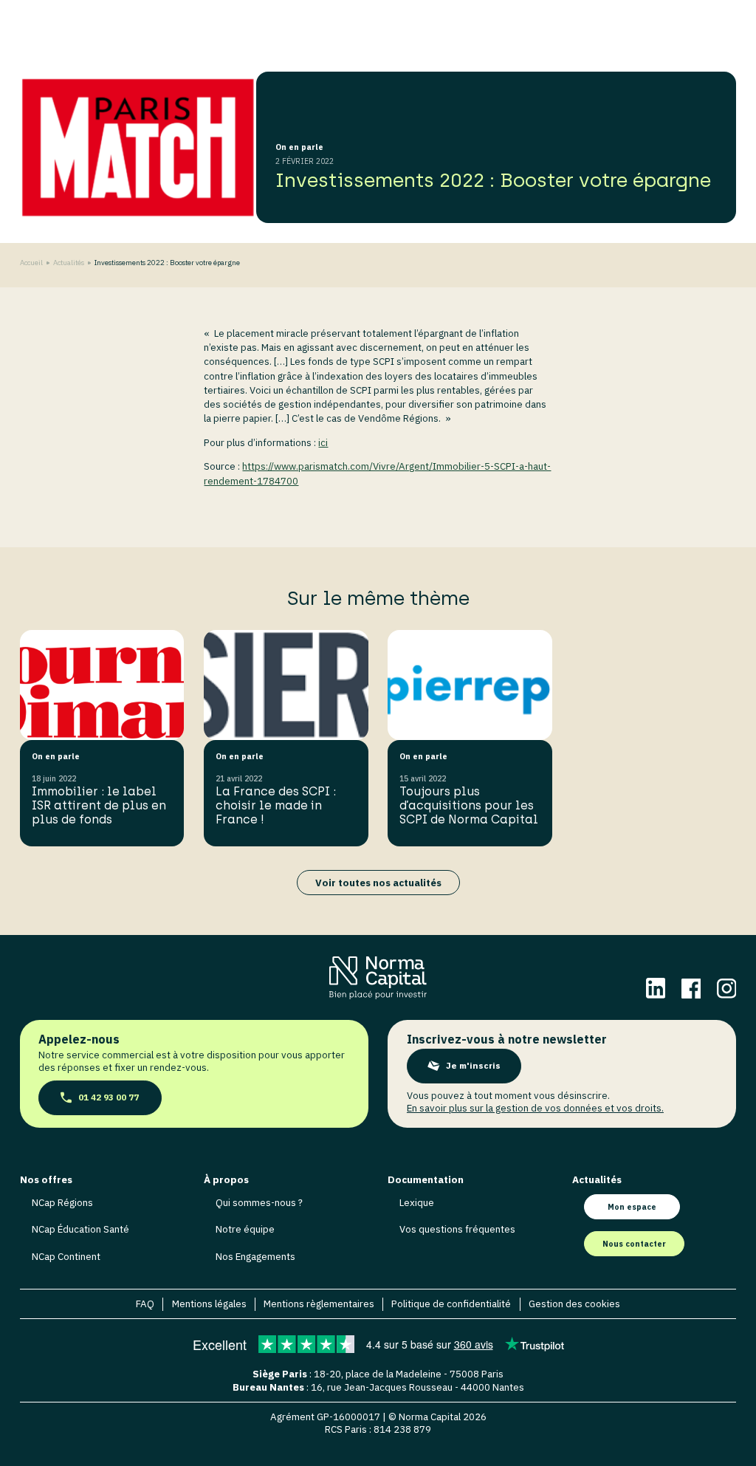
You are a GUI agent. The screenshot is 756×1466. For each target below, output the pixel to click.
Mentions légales (209, 1304)
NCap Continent (66, 1256)
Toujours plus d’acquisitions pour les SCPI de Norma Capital (468, 805)
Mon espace (632, 1207)
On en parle (299, 147)
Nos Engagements (255, 1256)
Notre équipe (245, 1229)
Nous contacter (634, 1244)
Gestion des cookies (574, 1304)
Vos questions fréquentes (457, 1229)
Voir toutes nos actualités (378, 882)
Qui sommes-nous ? (259, 1202)
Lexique (416, 1202)
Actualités (68, 262)
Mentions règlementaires (319, 1304)
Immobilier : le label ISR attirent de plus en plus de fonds (99, 805)
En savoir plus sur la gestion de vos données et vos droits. (535, 1107)
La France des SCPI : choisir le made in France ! (276, 805)
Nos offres (46, 1180)
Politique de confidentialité (451, 1304)
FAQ (145, 1304)
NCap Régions (62, 1202)
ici (323, 442)
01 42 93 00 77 (108, 1097)
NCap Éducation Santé (80, 1229)
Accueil (31, 262)
